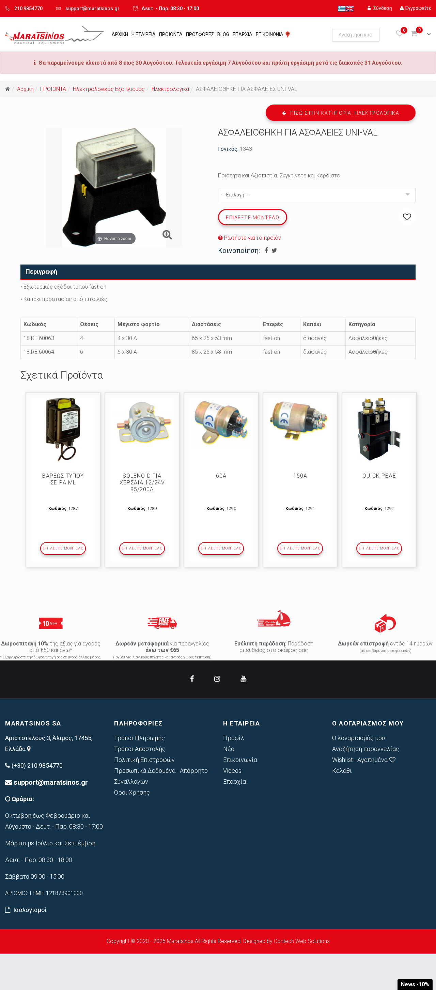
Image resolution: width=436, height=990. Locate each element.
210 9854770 (28, 8)
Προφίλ (233, 737)
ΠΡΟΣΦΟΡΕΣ (200, 34)
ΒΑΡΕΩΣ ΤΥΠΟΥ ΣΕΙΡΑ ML (63, 479)
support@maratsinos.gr (92, 8)
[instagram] (217, 678)
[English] (350, 8)
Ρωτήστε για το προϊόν (252, 238)
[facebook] (192, 678)
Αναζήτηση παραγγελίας (365, 748)
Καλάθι (342, 770)
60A (221, 476)
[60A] (221, 423)
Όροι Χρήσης (132, 792)
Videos (232, 770)
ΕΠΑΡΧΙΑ (242, 34)
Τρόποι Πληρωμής (139, 737)
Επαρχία (234, 781)
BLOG (223, 34)
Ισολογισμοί (30, 909)
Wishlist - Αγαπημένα (360, 759)
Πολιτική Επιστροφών (144, 759)
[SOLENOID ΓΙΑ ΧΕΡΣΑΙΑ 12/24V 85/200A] (142, 424)
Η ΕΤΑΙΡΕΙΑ (143, 34)
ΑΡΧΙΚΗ (120, 34)
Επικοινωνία (240, 759)
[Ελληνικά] (342, 8)
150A (300, 476)
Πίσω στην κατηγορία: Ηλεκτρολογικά (344, 113)
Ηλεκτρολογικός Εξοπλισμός (109, 89)
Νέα (228, 748)
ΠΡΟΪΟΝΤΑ (171, 34)
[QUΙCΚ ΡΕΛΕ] (379, 429)
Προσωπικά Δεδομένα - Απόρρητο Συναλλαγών (161, 776)
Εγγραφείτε (418, 8)
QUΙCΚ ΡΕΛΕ (379, 476)
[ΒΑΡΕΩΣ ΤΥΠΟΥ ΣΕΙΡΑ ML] (63, 429)
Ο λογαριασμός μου (358, 737)
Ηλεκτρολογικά (170, 89)
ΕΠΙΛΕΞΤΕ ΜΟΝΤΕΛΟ (63, 548)
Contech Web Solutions (302, 941)
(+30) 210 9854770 (37, 765)
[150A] (300, 421)
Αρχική (25, 89)
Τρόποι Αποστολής (140, 748)
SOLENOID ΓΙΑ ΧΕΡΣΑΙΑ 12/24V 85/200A (142, 483)
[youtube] (243, 678)
